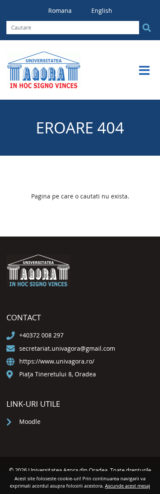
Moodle (30, 421)
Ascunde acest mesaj (127, 485)
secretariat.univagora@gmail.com (67, 348)
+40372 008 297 (41, 335)
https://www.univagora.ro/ (56, 361)
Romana (60, 10)
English (101, 10)
